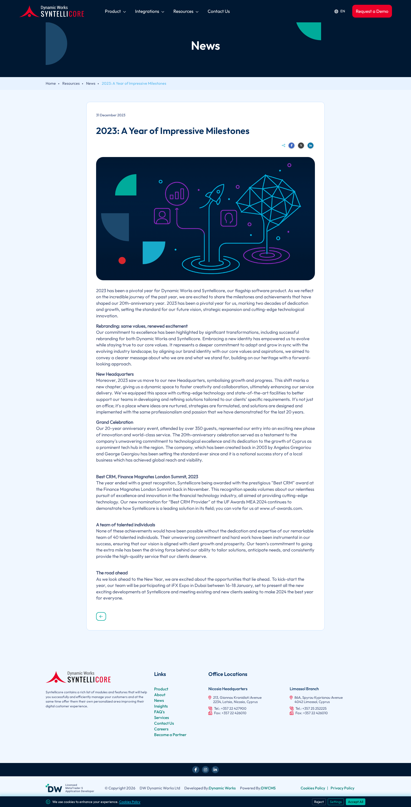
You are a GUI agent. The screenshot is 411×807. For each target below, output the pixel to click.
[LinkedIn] (215, 769)
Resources (71, 83)
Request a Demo (372, 11)
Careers (161, 728)
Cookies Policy (313, 788)
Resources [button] (183, 11)
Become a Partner (170, 734)
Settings (336, 802)
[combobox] (339, 11)
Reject (319, 802)
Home (51, 83)
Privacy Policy (342, 788)
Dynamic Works (222, 788)
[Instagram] (205, 769)
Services (161, 717)
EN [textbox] (342, 11)
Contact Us (164, 723)
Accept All (355, 802)
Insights (161, 706)
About (159, 694)
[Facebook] (196, 769)
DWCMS (268, 788)
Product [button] (113, 11)
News (90, 83)
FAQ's (159, 711)
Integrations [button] (147, 11)
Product (161, 688)
